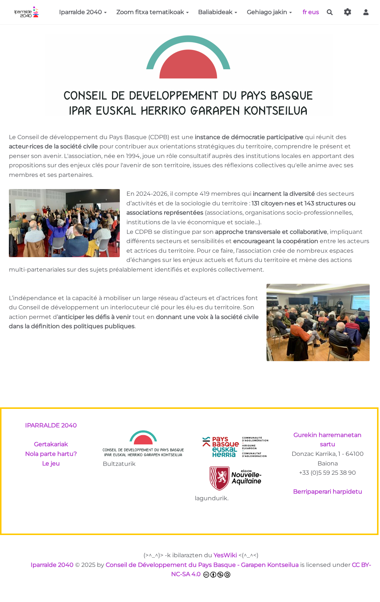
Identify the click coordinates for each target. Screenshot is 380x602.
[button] (366, 12)
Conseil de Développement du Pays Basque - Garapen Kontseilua (202, 564)
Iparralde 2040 (80, 12)
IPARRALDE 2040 (51, 425)
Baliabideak (215, 12)
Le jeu (51, 463)
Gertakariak (51, 444)
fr (305, 11)
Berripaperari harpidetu (327, 491)
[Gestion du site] (347, 12)
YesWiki (225, 555)
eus (313, 11)
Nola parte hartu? (51, 453)
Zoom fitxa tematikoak (150, 12)
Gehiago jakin (267, 12)
